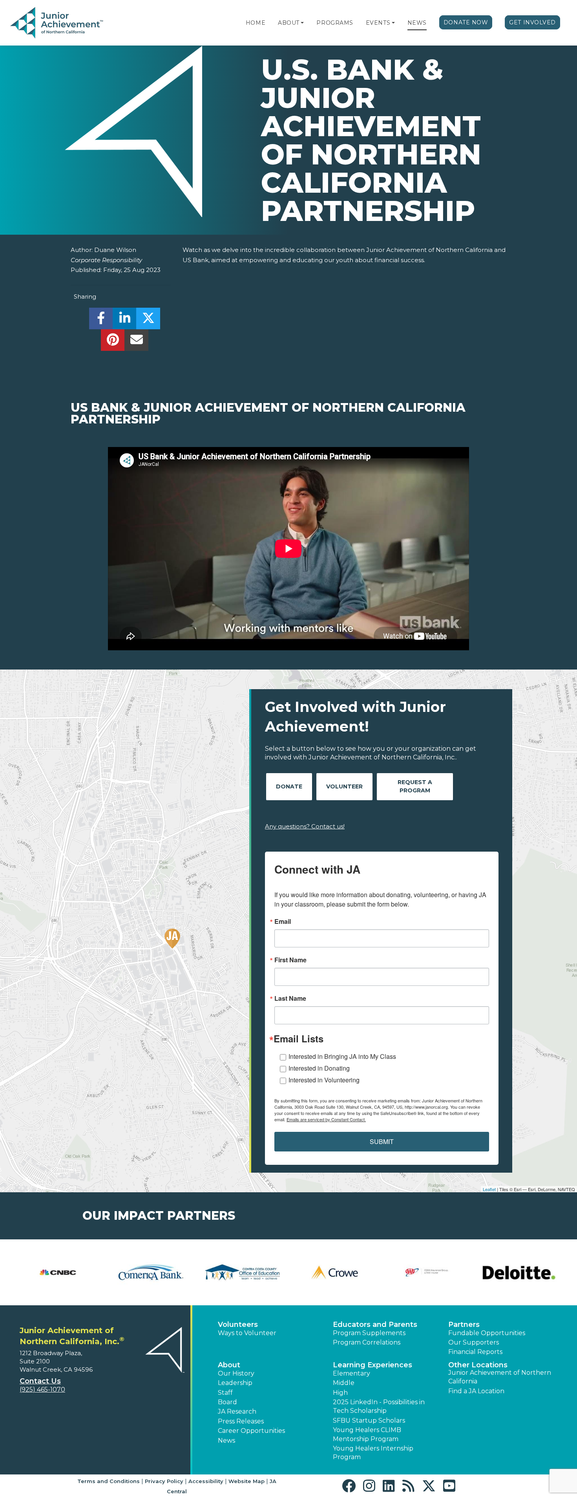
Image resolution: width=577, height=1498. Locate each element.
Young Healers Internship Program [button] (373, 1453)
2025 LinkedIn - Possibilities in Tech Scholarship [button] (379, 1406)
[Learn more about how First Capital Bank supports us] (242, 1272)
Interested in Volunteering (324, 1079)
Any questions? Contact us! (305, 826)
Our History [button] (236, 1373)
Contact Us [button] (40, 1381)
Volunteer (344, 786)
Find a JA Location (476, 1391)
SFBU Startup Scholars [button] (369, 1420)
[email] (136, 342)
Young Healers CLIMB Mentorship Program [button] (367, 1434)
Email (282, 921)
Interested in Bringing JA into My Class (342, 1056)
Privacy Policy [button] (164, 1481)
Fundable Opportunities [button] (486, 1333)
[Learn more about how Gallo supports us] (519, 1272)
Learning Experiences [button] (372, 1364)
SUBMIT (382, 1141)
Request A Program (415, 786)
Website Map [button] (246, 1481)
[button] (302, 22)
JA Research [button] (237, 1411)
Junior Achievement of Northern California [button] (499, 1377)
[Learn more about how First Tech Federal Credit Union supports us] (334, 1272)
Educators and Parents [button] (375, 1324)
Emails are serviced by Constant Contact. (326, 1119)
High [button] (340, 1392)
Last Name (290, 998)
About (288, 22)
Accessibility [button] (205, 1481)
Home (255, 22)
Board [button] (227, 1402)
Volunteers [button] (238, 1324)
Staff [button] (225, 1392)
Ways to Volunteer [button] (247, 1333)
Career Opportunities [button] (251, 1430)
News (417, 22)
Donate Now (466, 22)
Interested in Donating (319, 1068)
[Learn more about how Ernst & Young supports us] (150, 1272)
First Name (290, 960)
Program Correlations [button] (366, 1342)
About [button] (229, 1364)
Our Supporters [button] (473, 1342)
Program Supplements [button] (369, 1333)
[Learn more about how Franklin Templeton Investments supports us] (427, 1272)
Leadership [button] (235, 1383)
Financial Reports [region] (475, 1352)
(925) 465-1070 (42, 1389)
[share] (101, 320)
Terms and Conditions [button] (108, 1481)
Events (378, 22)
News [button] (226, 1440)
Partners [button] (464, 1324)
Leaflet (489, 1189)
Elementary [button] (351, 1373)
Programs (334, 22)
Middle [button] (343, 1383)
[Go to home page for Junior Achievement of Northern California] (57, 23)
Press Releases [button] (241, 1421)
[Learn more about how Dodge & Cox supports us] (58, 1272)
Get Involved (532, 22)
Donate (289, 786)
